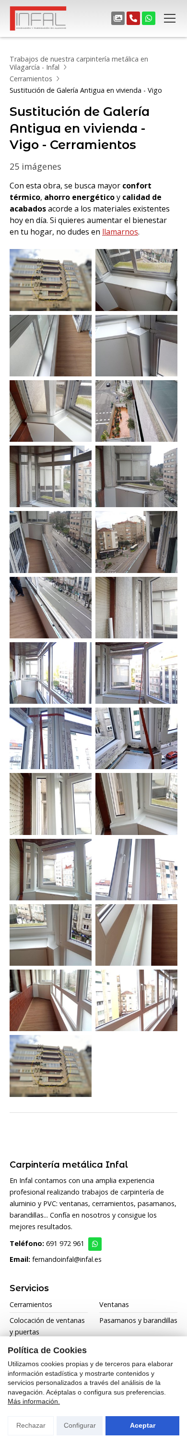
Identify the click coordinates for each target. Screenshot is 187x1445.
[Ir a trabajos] (118, 18)
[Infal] (38, 18)
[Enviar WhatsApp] (148, 18)
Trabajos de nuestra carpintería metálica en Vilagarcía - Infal (79, 63)
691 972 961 (65, 1243)
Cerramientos (31, 78)
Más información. (34, 1401)
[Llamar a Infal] (133, 18)
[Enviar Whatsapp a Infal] (95, 1244)
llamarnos (120, 231)
